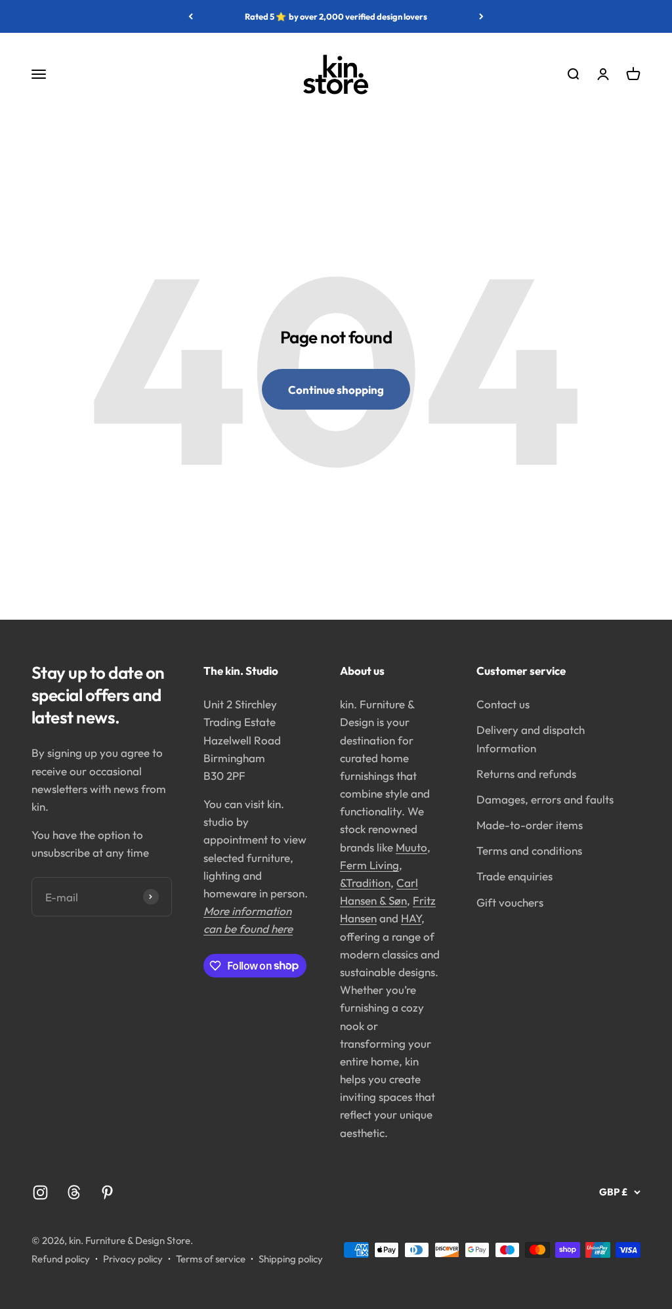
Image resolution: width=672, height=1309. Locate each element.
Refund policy (61, 1259)
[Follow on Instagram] (40, 1192)
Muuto (411, 847)
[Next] (481, 16)
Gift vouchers (509, 902)
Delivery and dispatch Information (530, 738)
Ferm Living (369, 865)
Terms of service (210, 1259)
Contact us (503, 704)
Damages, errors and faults (545, 799)
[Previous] (190, 16)
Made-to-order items (529, 825)
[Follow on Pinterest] (107, 1192)
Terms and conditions (529, 850)
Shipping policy (291, 1259)
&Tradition (365, 883)
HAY (411, 918)
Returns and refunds (526, 774)
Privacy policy (133, 1259)
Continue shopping (336, 390)
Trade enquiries (514, 876)
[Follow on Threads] (74, 1192)
